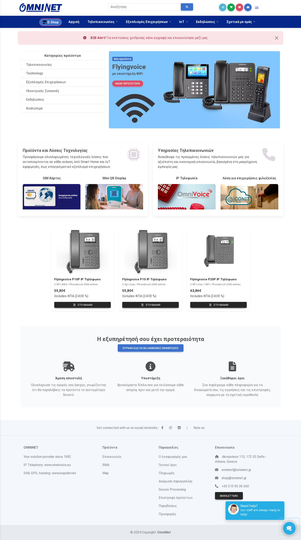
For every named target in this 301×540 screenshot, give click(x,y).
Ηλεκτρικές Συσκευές (42, 91)
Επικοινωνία (111, 457)
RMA (105, 465)
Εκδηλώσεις (35, 99)
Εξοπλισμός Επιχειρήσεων (46, 82)
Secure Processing (172, 489)
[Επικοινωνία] (248, 7)
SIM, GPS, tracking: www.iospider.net (50, 473)
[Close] (276, 38)
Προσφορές (167, 514)
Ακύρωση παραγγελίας (175, 481)
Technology (34, 73)
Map (105, 473)
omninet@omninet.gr (236, 470)
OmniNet (164, 532)
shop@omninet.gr (234, 478)
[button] (256, 7)
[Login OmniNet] (222, 7)
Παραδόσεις (168, 506)
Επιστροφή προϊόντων (176, 498)
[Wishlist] (239, 7)
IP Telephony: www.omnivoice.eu (47, 465)
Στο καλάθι (82, 305)
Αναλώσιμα (34, 108)
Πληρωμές (167, 473)
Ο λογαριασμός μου (173, 457)
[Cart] (231, 7)
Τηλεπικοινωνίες (39, 65)
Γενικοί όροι (168, 465)
